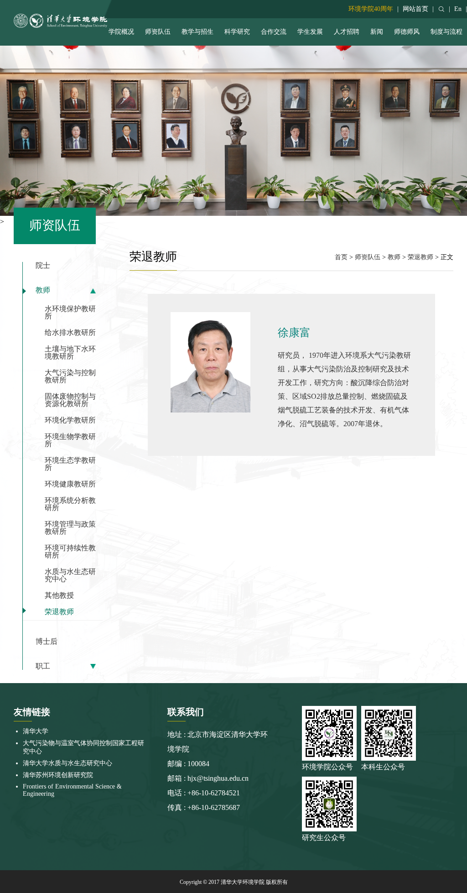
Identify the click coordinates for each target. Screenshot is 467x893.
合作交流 (273, 31)
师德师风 (407, 31)
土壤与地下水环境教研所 (70, 352)
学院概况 (121, 31)
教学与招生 (197, 31)
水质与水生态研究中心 (70, 575)
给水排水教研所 (70, 332)
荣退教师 (59, 612)
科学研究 (237, 31)
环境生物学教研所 (70, 440)
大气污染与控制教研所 (70, 376)
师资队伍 (158, 31)
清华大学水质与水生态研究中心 (67, 763)
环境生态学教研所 (70, 463)
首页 (341, 257)
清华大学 (35, 731)
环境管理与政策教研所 (70, 527)
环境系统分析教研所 (70, 504)
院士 (43, 265)
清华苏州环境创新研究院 (58, 775)
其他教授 (59, 595)
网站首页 (415, 8)
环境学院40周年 (370, 8)
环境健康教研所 (70, 484)
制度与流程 (446, 31)
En (458, 8)
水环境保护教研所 (70, 312)
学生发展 (310, 31)
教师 (43, 290)
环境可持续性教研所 (70, 551)
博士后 (46, 641)
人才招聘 (346, 31)
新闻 (376, 31)
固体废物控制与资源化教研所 (70, 399)
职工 (43, 666)
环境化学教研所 (70, 420)
